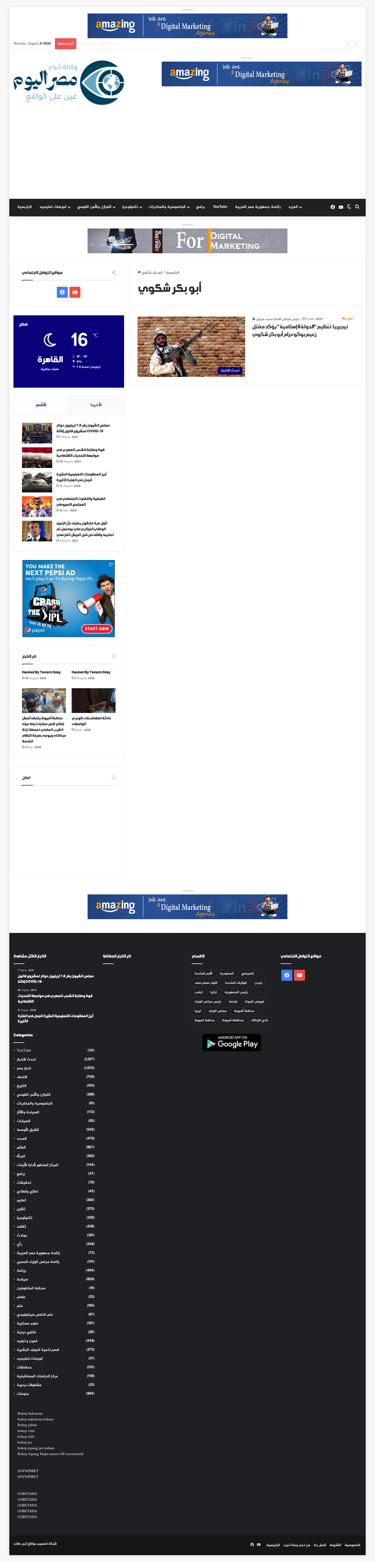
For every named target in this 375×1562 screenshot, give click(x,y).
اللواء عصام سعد (206, 983)
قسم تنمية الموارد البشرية (38, 1350)
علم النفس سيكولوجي (35, 1315)
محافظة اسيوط (233, 1020)
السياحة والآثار (28, 1112)
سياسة (22, 1280)
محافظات (24, 1368)
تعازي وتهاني (27, 1192)
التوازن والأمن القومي (94, 207)
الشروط (335, 1545)
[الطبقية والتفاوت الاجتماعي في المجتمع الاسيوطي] (37, 506)
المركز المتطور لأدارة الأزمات (37, 1165)
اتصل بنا (320, 1545)
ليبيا (198, 1011)
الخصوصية (352, 1545)
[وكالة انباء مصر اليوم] (68, 82)
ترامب (199, 992)
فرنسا (233, 1001)
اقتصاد (22, 1077)
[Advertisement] (187, 157)
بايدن (258, 983)
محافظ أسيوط (244, 1011)
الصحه (22, 1139)
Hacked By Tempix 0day (41, 672)
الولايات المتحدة (236, 983)
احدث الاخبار (26, 1060)
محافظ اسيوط (204, 1020)
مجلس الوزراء (217, 1011)
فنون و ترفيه (27, 1341)
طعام (21, 1297)
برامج (200, 207)
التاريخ (22, 1086)
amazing (187, 9)
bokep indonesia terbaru (36, 1420)
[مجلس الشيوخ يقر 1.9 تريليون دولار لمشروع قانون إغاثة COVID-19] (37, 433)
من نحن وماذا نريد (296, 1545)
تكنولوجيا (130, 207)
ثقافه (21, 1227)
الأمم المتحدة (203, 973)
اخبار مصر (24, 1068)
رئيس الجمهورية (236, 992)
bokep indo (26, 1437)
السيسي (247, 973)
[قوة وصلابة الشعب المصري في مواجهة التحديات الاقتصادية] (37, 457)
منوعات (23, 1394)
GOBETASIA (27, 1494)
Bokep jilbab (27, 1425)
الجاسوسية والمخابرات (167, 207)
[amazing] (187, 27)
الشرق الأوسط (28, 1130)
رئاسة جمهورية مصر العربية (258, 207)
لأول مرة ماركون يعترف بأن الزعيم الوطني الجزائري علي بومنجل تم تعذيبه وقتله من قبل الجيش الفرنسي (85, 529)
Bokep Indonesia (30, 1414)
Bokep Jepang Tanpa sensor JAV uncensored (50, 1454)
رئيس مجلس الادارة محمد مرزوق (278, 319)
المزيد (293, 207)
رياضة (21, 1271)
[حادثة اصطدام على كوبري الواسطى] (94, 700)
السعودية (227, 973)
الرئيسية (24, 207)
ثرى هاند (20, 1544)
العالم (21, 1148)
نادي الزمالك (259, 1020)
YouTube (220, 207)
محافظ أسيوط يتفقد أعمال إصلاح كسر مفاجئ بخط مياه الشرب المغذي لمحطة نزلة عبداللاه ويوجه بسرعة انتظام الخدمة (170, 44)
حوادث (22, 1236)
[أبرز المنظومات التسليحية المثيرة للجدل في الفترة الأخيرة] (37, 482)
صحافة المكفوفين (31, 1288)
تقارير (21, 1209)
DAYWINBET (28, 1471)
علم (20, 1306)
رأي (19, 1244)
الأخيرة (96, 405)
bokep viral (26, 1431)
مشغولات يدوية (29, 1385)
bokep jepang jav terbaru (36, 1448)
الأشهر (41, 405)
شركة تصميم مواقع (42, 1544)
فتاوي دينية (26, 1332)
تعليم (21, 1200)
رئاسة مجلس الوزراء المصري (38, 1262)
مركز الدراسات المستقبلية (37, 1376)
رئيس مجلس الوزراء (208, 1001)
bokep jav (25, 1443)
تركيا (213, 992)
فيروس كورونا (254, 1001)
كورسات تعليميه (53, 207)
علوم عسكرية (27, 1324)
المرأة (21, 1156)
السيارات (23, 1121)
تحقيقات (24, 1183)
